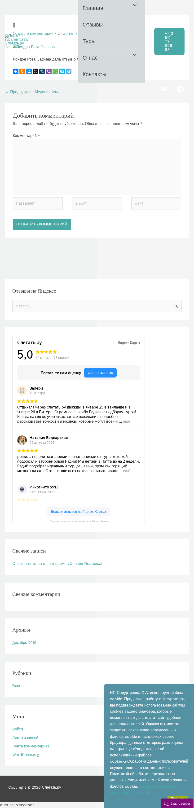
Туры (89, 41)
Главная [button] (93, 8)
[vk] (165, 88)
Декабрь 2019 (24, 642)
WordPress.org (25, 754)
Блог (16, 686)
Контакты (94, 74)
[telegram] (181, 88)
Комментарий (26, 135)
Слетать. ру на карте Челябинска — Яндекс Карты (79, 521)
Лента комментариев (31, 746)
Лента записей (25, 737)
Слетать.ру (51, 38)
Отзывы (93, 25)
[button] (169, 41)
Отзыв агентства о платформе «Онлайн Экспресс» (57, 563)
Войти (17, 729)
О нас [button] (90, 58)
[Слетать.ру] (16, 41)
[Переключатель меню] (133, 5)
